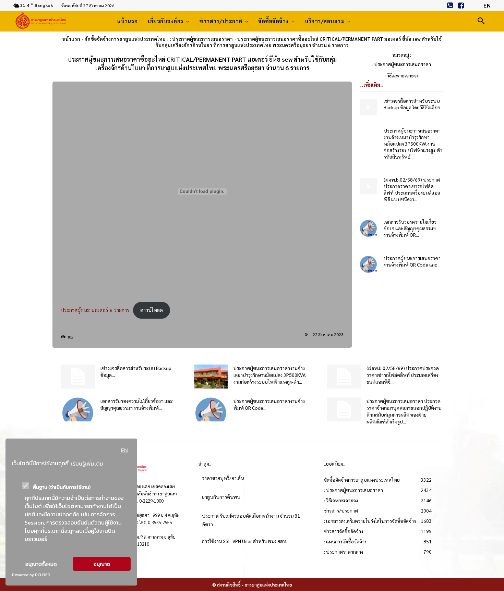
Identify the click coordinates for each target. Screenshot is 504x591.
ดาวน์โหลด (151, 310)
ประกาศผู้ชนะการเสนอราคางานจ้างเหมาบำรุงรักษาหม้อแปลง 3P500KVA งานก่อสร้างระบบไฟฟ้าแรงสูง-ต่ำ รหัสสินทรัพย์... (413, 143)
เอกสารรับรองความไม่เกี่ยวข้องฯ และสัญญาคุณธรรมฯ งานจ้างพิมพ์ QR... (410, 228)
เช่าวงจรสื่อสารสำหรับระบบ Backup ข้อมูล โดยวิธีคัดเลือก (412, 104)
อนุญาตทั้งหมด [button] (41, 564)
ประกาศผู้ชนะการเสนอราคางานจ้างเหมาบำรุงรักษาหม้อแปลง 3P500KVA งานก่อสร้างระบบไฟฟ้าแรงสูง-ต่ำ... (269, 375)
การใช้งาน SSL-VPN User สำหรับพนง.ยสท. (244, 541)
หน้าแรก (71, 39)
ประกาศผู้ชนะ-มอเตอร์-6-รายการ (95, 310)
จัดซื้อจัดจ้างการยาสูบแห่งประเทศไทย (125, 39)
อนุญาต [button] (102, 564)
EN (124, 450)
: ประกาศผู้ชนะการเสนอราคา (201, 39)
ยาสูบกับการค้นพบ (221, 497)
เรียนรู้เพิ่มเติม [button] (87, 463)
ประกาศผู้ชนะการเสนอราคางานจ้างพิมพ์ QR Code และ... (412, 261)
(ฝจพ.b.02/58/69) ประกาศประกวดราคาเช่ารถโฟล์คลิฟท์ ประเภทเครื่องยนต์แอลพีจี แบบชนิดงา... (412, 189)
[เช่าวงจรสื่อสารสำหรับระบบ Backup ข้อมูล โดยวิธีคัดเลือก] (368, 107)
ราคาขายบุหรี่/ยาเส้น (223, 478)
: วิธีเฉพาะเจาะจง (402, 75)
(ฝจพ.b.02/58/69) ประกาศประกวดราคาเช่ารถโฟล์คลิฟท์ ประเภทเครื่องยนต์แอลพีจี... (403, 375)
